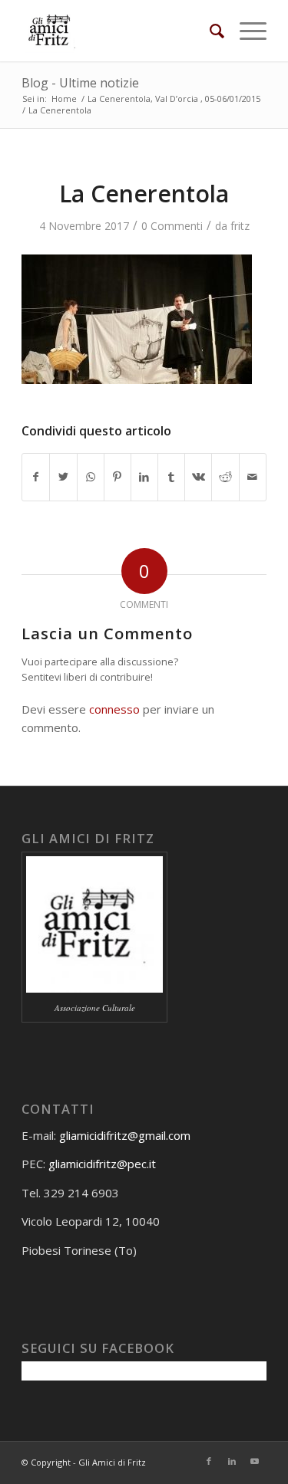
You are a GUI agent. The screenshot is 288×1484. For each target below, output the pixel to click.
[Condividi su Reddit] (225, 477)
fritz (240, 225)
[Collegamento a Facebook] (208, 1461)
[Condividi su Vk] (198, 477)
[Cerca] (209, 30)
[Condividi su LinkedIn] (144, 477)
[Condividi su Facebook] (35, 477)
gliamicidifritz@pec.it (102, 1163)
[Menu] (245, 30)
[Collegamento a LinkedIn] (231, 1461)
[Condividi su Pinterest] (117, 477)
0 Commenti (172, 225)
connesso (114, 709)
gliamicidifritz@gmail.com (124, 1135)
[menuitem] (209, 30)
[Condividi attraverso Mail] (253, 477)
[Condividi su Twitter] (63, 477)
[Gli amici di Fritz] (119, 30)
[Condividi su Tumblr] (171, 477)
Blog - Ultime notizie (80, 82)
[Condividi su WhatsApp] (91, 477)
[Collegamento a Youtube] (254, 1461)
